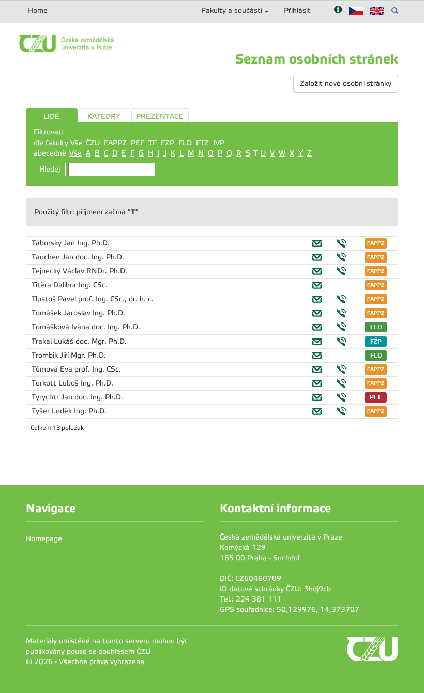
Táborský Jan (54, 243)
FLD (185, 143)
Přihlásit (297, 10)
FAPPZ (115, 143)
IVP (218, 143)
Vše (75, 153)
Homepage (44, 539)
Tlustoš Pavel (55, 299)
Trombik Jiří (51, 355)
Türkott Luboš (56, 383)
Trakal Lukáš (53, 341)
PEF (137, 143)
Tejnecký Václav (59, 271)
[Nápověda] (338, 10)
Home (38, 10)
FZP (167, 143)
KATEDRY (103, 116)
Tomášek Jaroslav (62, 313)
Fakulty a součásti (232, 10)
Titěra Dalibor (55, 285)
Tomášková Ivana (62, 327)
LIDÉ (51, 116)
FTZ (202, 143)
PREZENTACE (159, 116)
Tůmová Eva (53, 369)
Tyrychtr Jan (53, 397)
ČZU (93, 143)
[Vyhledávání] (394, 10)
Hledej (49, 169)
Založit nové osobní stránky (345, 83)
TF (152, 143)
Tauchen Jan (53, 257)
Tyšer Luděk (53, 411)
